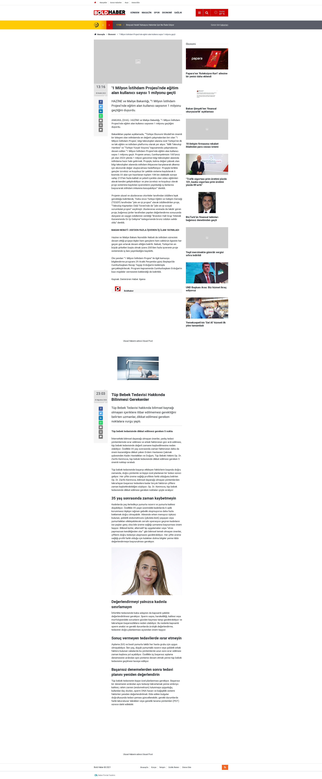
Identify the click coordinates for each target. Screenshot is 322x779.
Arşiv (126, 3)
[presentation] (103, 24)
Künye (153, 767)
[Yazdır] (101, 125)
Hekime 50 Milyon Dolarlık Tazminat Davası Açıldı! (148, 25)
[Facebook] (101, 102)
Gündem (134, 12)
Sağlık (178, 12)
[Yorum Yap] (101, 130)
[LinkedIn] (101, 111)
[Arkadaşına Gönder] (101, 121)
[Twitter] (101, 107)
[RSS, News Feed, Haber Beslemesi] (225, 767)
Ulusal (126, 341)
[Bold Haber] (109, 12)
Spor (157, 12)
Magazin (146, 12)
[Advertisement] (138, 318)
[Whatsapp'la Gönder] (101, 116)
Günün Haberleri (116, 3)
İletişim (162, 767)
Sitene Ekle (135, 3)
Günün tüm (219, 25)
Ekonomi (167, 12)
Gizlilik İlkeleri (173, 767)
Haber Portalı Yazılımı (106, 775)
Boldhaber (129, 291)
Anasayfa (144, 767)
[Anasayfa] (95, 3)
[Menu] (199, 12)
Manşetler (103, 3)
